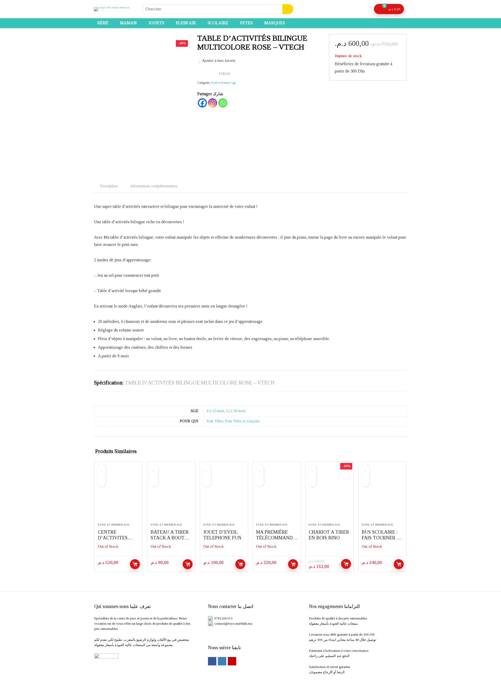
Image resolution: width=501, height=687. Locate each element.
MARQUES (274, 23)
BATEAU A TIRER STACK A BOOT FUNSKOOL (170, 537)
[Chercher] (287, 9)
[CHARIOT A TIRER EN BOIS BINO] (329, 494)
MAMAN (128, 23)
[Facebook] (202, 102)
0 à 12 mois (215, 411)
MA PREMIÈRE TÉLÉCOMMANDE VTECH (276, 537)
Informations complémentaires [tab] (153, 186)
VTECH (223, 74)
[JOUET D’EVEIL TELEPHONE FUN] (224, 494)
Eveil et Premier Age (223, 83)
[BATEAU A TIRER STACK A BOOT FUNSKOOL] (171, 494)
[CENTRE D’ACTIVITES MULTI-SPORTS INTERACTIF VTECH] (118, 494)
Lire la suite (135, 564)
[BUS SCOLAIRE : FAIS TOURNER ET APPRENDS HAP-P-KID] (382, 494)
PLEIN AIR (186, 23)
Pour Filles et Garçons (242, 421)
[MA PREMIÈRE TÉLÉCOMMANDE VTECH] (276, 494)
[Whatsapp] (222, 102)
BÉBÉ (102, 23)
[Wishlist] (365, 9)
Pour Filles (214, 421)
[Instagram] (212, 102)
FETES (246, 23)
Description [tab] (108, 186)
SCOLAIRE (218, 23)
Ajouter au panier (346, 564)
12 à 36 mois (236, 411)
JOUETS (156, 23)
